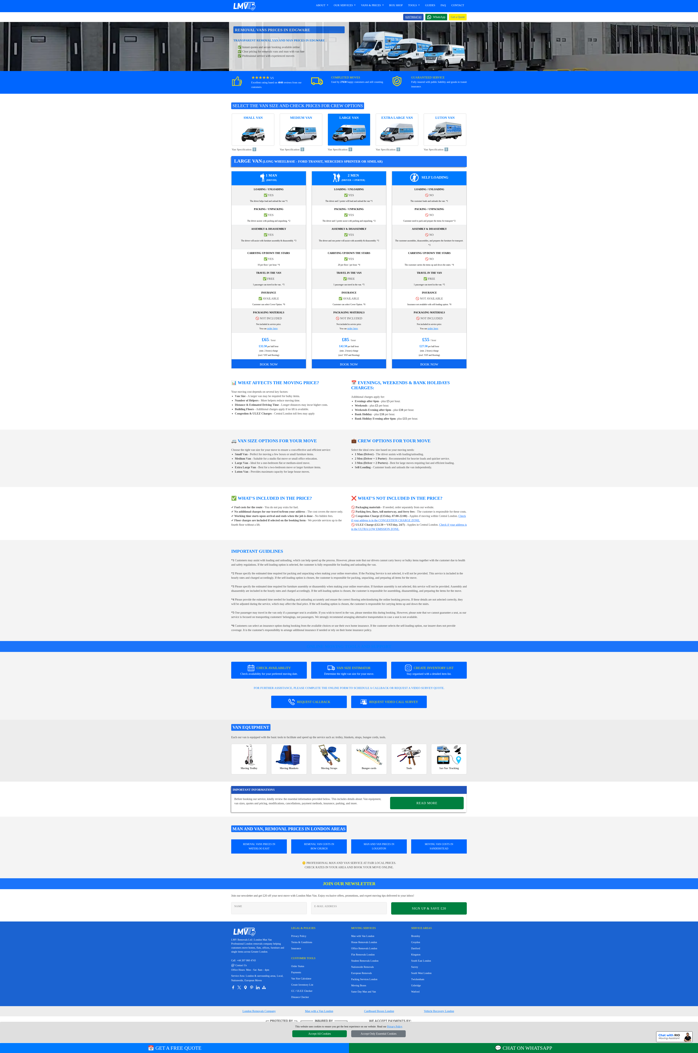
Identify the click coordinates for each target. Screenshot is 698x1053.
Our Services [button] (344, 5)
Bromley (415, 936)
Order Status (297, 966)
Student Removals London (364, 960)
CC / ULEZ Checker (301, 991)
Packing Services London (364, 979)
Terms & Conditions (301, 942)
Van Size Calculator (301, 978)
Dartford (415, 948)
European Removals (361, 973)
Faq (443, 5)
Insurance (296, 948)
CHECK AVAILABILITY (269, 670)
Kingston (415, 954)
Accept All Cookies (319, 1033)
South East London (421, 960)
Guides (430, 5)
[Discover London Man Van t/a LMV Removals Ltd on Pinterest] (251, 987)
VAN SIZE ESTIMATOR (349, 670)
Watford (415, 991)
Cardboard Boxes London (379, 1011)
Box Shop (396, 5)
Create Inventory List (302, 984)
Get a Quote (458, 17)
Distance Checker (300, 997)
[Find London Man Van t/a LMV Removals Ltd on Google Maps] (245, 987)
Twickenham (417, 979)
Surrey (414, 967)
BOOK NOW (269, 364)
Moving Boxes (358, 985)
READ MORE (426, 803)
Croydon (415, 942)
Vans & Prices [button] (371, 5)
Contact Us (239, 965)
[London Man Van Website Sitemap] (264, 987)
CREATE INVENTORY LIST (430, 670)
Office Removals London (364, 948)
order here (272, 328)
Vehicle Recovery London (439, 1011)
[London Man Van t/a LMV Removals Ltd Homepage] (244, 6)
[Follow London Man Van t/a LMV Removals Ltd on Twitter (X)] (239, 987)
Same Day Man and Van (363, 991)
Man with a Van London (319, 1011)
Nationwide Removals (362, 967)
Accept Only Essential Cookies (378, 1033)
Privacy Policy (298, 936)
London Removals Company (259, 1011)
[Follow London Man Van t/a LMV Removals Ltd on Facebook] (233, 987)
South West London (421, 973)
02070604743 (413, 17)
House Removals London (364, 942)
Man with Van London (362, 936)
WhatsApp (439, 17)
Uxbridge (416, 985)
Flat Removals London (363, 954)
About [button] (321, 5)
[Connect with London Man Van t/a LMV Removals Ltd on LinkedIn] (258, 987)
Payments (296, 972)
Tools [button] (413, 5)
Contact (457, 5)
